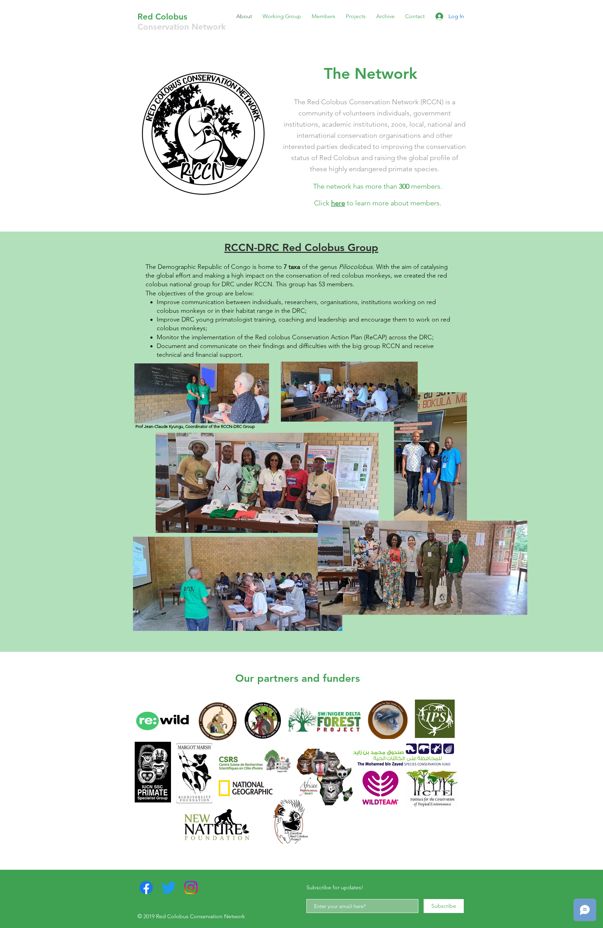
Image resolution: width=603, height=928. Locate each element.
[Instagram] (191, 887)
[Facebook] (146, 887)
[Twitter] (168, 887)
